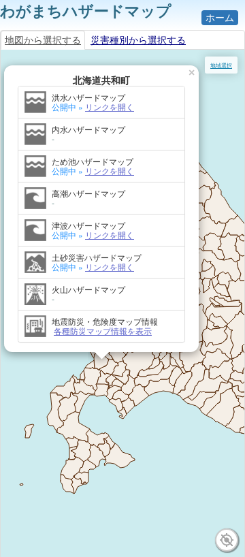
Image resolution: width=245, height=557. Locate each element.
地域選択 (221, 65)
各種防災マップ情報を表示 (103, 330)
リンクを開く (109, 106)
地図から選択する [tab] (43, 40)
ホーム (220, 17)
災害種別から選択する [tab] (138, 40)
